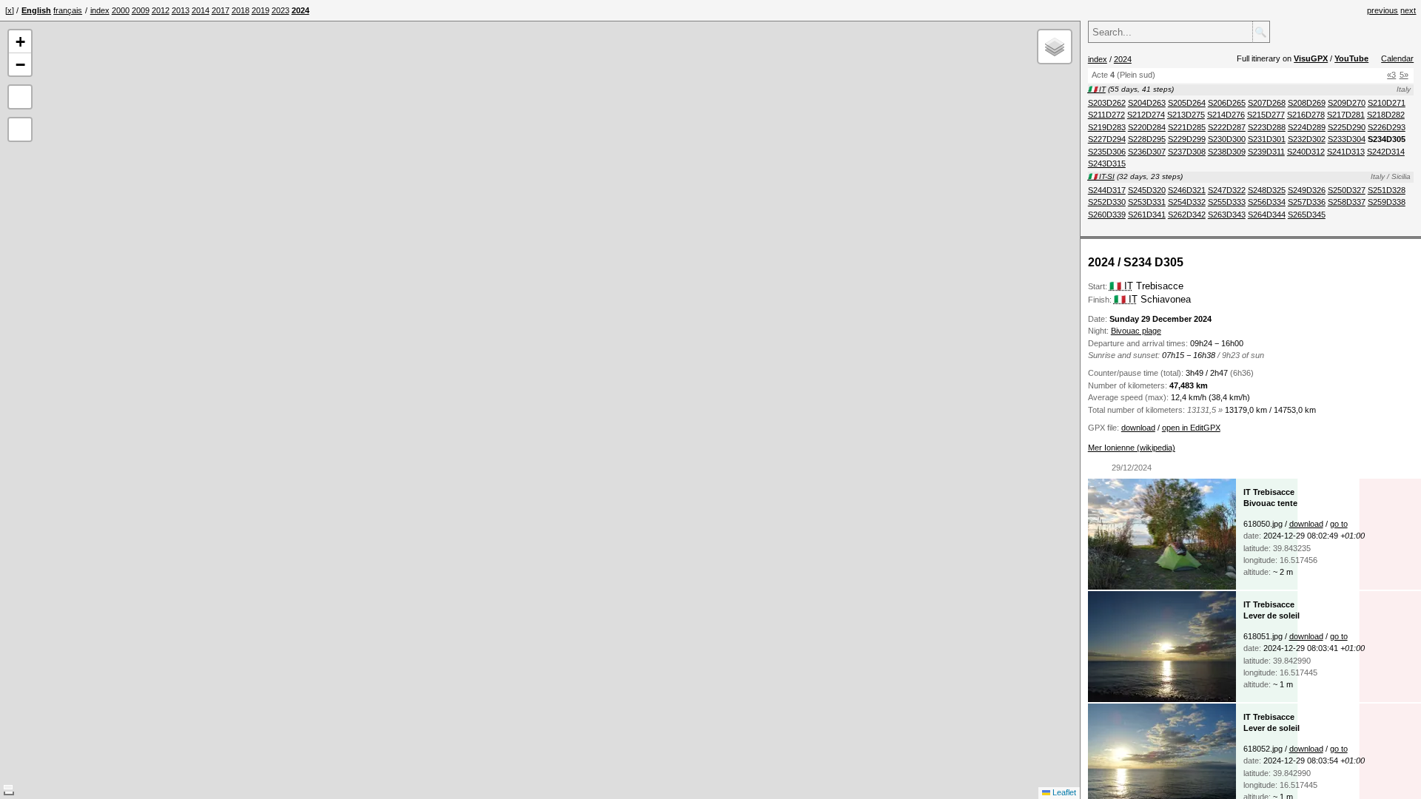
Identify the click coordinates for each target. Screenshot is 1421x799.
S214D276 (1226, 114)
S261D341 (1147, 214)
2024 (1123, 59)
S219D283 (1107, 127)
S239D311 (1266, 151)
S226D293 (1386, 127)
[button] (20, 41)
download (1138, 427)
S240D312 (1306, 151)
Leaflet (1063, 792)
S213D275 (1186, 114)
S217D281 (1346, 114)
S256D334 (1267, 202)
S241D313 (1346, 151)
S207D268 (1267, 102)
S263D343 (1227, 214)
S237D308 (1187, 151)
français (67, 10)
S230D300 (1227, 139)
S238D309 (1227, 151)
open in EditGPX (1191, 427)
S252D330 (1107, 202)
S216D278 (1306, 114)
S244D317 (1107, 190)
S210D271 (1386, 102)
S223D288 (1267, 127)
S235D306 (1107, 151)
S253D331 (1147, 202)
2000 (121, 10)
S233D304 (1346, 139)
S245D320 (1147, 190)
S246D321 (1187, 190)
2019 (260, 10)
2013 (180, 10)
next (1408, 10)
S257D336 (1307, 202)
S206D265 (1227, 102)
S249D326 (1307, 190)
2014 (200, 10)
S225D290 (1346, 127)
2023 (280, 10)
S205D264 (1187, 102)
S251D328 (1386, 190)
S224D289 (1307, 127)
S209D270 (1346, 102)
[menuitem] (100, 10)
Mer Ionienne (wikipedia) (1131, 447)
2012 (160, 10)
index (100, 10)
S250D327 (1346, 190)
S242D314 (1386, 151)
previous (1382, 10)
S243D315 (1107, 163)
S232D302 (1307, 139)
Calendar (1397, 58)
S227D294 (1107, 139)
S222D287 (1227, 127)
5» (1404, 74)
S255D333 (1227, 202)
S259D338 (1386, 202)
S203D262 (1107, 102)
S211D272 (1106, 114)
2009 (141, 10)
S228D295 (1147, 139)
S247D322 (1227, 190)
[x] (9, 10)
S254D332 (1187, 202)
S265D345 (1307, 214)
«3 (1391, 74)
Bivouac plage (1136, 330)
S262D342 (1187, 214)
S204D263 (1147, 102)
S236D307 (1147, 151)
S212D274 (1146, 114)
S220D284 (1147, 127)
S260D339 (1107, 214)
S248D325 (1267, 190)
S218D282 (1386, 114)
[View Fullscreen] (20, 97)
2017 (220, 10)
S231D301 (1267, 139)
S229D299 (1187, 139)
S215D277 (1266, 114)
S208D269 (1307, 102)
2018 (240, 10)
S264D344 (1267, 214)
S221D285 (1187, 127)
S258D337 (1346, 202)
